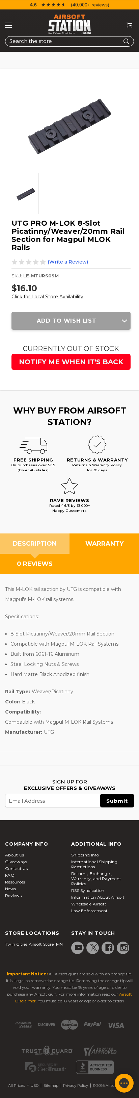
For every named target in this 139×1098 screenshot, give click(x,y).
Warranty (104, 543)
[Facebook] (109, 948)
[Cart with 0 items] (127, 25)
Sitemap (51, 1085)
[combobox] (69, 41)
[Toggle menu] (8, 25)
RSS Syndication (88, 890)
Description (35, 543)
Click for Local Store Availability (47, 297)
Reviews (13, 895)
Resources (15, 881)
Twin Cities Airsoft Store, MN (34, 944)
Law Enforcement (89, 910)
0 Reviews (35, 564)
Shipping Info (85, 854)
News (10, 888)
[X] (94, 948)
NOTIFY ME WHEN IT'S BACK (71, 362)
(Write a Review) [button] (68, 262)
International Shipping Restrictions (94, 864)
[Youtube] (79, 948)
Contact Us (16, 868)
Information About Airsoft (98, 897)
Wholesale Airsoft (88, 903)
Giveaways (16, 861)
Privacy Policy (75, 1085)
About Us (14, 854)
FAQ (10, 875)
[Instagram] (124, 948)
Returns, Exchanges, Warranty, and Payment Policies (96, 878)
